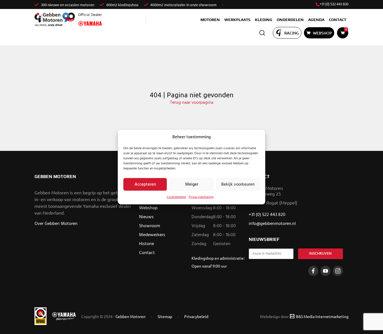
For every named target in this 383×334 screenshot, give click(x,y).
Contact (337, 19)
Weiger (191, 184)
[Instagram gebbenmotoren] (338, 271)
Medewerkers (152, 235)
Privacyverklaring (201, 197)
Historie (146, 244)
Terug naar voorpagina (191, 102)
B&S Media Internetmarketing (322, 316)
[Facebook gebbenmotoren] (313, 271)
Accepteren (145, 184)
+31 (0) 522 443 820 (334, 4)
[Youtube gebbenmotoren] (325, 271)
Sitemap (165, 316)
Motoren (210, 19)
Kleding (263, 19)
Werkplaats (237, 19)
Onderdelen (290, 19)
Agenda (316, 19)
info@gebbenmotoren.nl (272, 223)
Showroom (149, 226)
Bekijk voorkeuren (238, 184)
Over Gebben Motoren (56, 223)
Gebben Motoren (131, 316)
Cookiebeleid (176, 197)
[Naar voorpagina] (54, 19)
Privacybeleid (196, 316)
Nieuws (146, 217)
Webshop (148, 208)
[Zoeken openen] (262, 33)
